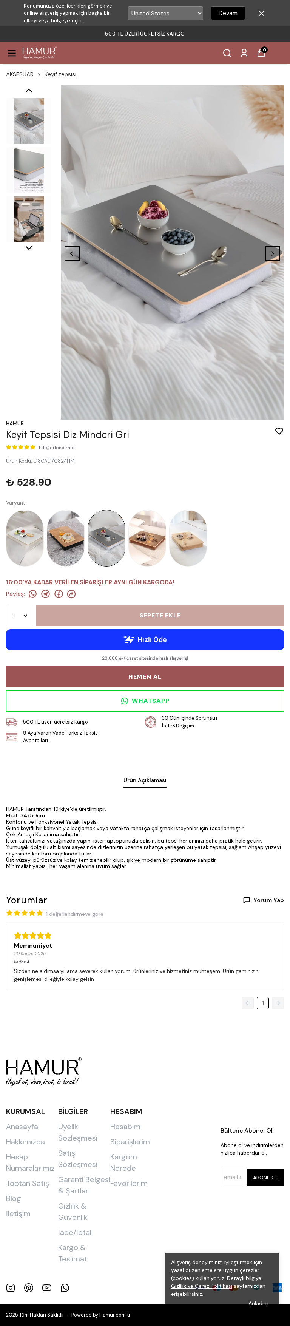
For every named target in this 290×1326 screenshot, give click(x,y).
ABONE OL (265, 1177)
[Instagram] (10, 1287)
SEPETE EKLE (160, 615)
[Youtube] (46, 1287)
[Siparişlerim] (244, 53)
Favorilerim (129, 1183)
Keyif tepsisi (60, 74)
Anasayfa (22, 1126)
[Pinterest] (28, 1287)
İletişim (18, 1213)
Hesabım (125, 1126)
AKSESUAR (20, 74)
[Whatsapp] (64, 1287)
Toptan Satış (27, 1183)
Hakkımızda (25, 1142)
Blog (13, 1198)
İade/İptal (74, 1232)
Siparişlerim (130, 1142)
